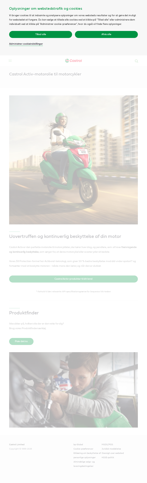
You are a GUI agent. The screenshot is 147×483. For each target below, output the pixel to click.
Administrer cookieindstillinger (26, 44)
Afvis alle (106, 34)
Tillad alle (40, 34)
